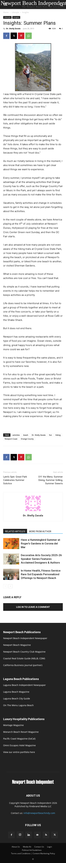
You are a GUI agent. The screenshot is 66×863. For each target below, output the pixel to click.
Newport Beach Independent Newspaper (25, 638)
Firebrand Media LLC (40, 806)
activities (16, 435)
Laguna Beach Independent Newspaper (24, 685)
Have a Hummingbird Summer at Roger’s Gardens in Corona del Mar (40, 543)
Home (6, 12)
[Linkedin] (28, 835)
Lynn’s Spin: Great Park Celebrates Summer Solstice (15, 480)
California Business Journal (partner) (22, 665)
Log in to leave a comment (33, 607)
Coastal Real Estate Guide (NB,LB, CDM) (24, 658)
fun (50, 435)
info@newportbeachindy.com (39, 813)
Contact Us (39, 846)
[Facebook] (6, 36)
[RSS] (46, 835)
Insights (25, 12)
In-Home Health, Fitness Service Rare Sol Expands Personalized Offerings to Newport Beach (41, 574)
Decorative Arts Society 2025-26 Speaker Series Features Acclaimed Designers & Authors (41, 559)
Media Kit (27, 846)
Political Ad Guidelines (32, 850)
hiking (58, 435)
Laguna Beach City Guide (16, 698)
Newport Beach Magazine (17, 644)
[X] (14, 36)
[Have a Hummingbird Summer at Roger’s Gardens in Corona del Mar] (11, 543)
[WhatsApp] (28, 36)
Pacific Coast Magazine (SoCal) (19, 738)
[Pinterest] (21, 36)
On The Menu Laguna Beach (18, 705)
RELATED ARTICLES (15, 531)
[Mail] (37, 835)
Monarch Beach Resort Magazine (21, 731)
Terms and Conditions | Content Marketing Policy (33, 853)
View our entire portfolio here (19, 752)
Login (49, 846)
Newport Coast (11, 439)
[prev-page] (5, 586)
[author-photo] (33, 511)
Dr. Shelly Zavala (13, 28)
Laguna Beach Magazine (16, 691)
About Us (16, 846)
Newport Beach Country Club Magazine (24, 651)
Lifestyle (15, 12)
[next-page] (10, 586)
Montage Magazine (13, 725)
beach (25, 435)
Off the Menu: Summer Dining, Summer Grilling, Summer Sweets (50, 480)
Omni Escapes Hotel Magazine (19, 745)
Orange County (27, 439)
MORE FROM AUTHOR (40, 531)
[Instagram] (20, 835)
